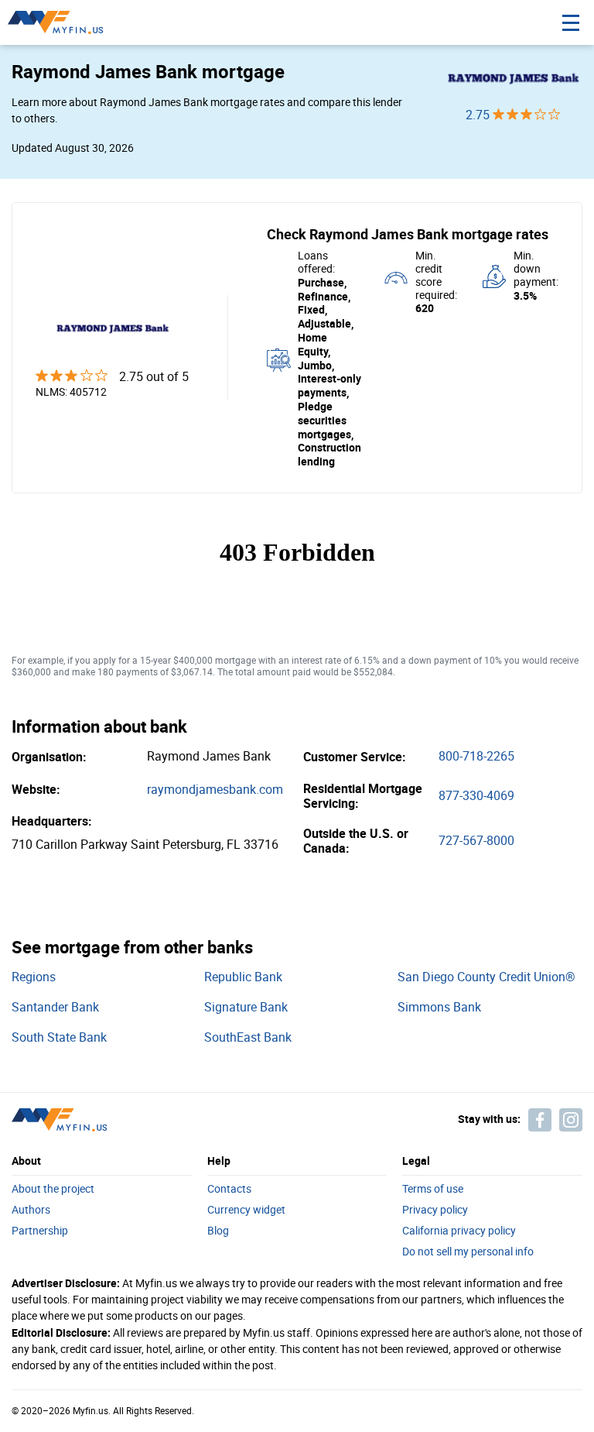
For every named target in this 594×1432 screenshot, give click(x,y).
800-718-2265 (476, 756)
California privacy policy (459, 1231)
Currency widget (246, 1210)
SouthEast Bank (248, 1037)
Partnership (40, 1231)
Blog (218, 1231)
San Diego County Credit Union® (486, 977)
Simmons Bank (439, 1007)
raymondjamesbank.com (215, 789)
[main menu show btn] (570, 22)
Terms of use (432, 1189)
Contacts (229, 1189)
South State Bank (59, 1037)
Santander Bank (55, 1007)
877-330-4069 (476, 795)
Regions (34, 977)
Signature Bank (246, 1007)
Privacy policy (435, 1210)
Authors (31, 1210)
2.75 (479, 115)
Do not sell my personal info (468, 1252)
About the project (53, 1189)
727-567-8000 (476, 840)
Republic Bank (243, 977)
